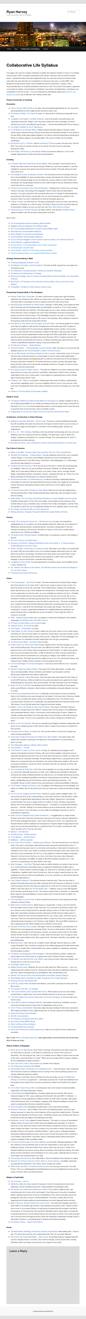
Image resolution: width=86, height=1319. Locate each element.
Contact (45, 49)
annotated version (68, 209)
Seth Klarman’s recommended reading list (26, 231)
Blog (15, 49)
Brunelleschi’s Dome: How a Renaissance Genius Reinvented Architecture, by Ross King (43, 443)
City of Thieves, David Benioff (21, 1008)
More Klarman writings (61, 207)
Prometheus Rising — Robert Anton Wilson (26, 1222)
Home (9, 49)
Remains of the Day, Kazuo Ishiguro (24, 926)
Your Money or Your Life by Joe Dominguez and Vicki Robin (32, 323)
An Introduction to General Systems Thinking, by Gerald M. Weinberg (36, 270)
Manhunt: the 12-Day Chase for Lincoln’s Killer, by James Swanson (35, 1161)
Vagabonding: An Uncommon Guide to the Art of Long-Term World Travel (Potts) (40, 411)
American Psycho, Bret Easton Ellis (24, 980)
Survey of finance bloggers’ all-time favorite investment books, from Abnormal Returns (42, 239)
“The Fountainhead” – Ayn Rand (22, 582)
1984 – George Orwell (19, 617)
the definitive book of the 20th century (33, 620)
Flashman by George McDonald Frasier (25, 693)
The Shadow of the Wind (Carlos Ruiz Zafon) (27, 1018)
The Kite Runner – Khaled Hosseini (23, 834)
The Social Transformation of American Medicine (28, 1142)
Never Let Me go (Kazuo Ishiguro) (23, 1024)
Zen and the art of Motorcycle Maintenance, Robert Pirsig (31, 1189)
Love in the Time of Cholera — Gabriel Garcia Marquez (31, 842)
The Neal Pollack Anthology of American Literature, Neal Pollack (34, 1231)
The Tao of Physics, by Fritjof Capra (24, 540)
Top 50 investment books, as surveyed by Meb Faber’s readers (34, 253)
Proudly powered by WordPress (43, 1311)
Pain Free (21, 406)
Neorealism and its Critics (20, 1120)
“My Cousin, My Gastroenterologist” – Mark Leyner (29, 1237)
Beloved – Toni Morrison (19, 831)
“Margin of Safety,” (17, 201)
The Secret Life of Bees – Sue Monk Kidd (26, 642)
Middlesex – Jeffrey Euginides (22, 840)
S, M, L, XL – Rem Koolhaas (21, 432)
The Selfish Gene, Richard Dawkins (24, 535)
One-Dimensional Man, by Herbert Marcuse (27, 479)
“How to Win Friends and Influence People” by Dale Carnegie (33, 353)
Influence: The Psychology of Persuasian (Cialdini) (29, 391)
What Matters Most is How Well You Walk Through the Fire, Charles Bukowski (39, 978)
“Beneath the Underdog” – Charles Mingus (26, 455)
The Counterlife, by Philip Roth (22, 769)
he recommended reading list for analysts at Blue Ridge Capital (35, 228)
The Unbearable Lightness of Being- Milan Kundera (29, 745)
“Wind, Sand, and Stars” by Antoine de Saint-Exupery (30, 1166)
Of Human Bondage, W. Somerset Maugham (27, 663)
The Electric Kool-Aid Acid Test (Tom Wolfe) (27, 959)
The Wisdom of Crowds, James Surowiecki (26, 265)
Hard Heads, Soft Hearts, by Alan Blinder (26, 151)
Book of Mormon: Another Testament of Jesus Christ (30, 1203)
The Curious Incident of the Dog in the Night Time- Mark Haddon (34, 737)
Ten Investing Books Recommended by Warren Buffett (31, 223)
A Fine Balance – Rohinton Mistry (23, 837)
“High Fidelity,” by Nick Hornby (22, 631)
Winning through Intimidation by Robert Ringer (27, 304)
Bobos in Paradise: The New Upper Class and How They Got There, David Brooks (41, 452)
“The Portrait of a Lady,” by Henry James (25, 750)
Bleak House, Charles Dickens (22, 905)
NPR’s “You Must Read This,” (27, 1037)
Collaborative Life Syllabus (30, 49)
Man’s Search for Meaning (20, 1050)
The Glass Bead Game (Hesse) (22, 1027)
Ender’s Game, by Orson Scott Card (24, 644)
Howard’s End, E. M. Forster (21, 625)
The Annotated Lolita (39, 888)
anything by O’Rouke (47, 143)
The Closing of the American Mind (23, 1158)
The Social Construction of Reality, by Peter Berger (29, 490)
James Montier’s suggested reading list (25, 242)
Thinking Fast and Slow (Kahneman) (24, 573)
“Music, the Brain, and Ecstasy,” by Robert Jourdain (29, 548)
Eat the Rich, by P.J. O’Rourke (22, 143)
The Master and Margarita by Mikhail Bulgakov (28, 953)
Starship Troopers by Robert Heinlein (24, 669)
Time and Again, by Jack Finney (22, 899)
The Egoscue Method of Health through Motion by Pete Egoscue (34, 400)
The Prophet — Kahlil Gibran (21, 628)
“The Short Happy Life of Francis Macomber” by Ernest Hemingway (35, 997)
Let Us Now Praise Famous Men (23, 1088)
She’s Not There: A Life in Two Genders (25, 1063)
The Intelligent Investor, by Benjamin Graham (27, 174)
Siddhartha (15, 1184)
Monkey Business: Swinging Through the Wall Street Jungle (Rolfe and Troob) (39, 512)
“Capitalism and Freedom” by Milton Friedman (27, 119)
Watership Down (17, 943)
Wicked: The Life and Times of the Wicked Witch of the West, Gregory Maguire (39, 975)
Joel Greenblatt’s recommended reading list (26, 236)
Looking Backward (17, 1093)
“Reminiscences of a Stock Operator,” (24, 209)
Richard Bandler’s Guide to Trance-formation (44, 350)
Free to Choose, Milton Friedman (22, 108)
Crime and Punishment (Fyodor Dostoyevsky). (28, 1029)
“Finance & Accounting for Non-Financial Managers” (30, 188)
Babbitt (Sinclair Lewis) (19, 967)
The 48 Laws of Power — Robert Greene (26, 345)
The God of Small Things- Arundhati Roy (25, 731)
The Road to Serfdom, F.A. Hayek (23, 113)
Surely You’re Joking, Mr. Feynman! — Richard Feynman (32, 521)
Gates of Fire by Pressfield (20, 685)
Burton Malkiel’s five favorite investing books (27, 234)
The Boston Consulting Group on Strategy (26, 273)
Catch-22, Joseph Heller (19, 983)
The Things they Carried (19, 1066)
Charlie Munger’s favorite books (22, 247)
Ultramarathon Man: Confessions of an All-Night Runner (31, 1069)
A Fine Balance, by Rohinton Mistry (24, 130)
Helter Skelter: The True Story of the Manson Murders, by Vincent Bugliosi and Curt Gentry (44, 498)
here (50, 207)
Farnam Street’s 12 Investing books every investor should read (33, 245)
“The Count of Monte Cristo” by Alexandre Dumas (29, 991)
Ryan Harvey (16, 11)
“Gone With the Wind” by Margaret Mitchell (26, 1002)
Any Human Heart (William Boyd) (23, 1021)
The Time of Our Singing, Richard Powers (26, 793)
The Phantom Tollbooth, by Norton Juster (26, 785)
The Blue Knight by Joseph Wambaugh (25, 677)
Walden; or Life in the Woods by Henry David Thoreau (30, 707)
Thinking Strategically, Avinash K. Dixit (25, 262)
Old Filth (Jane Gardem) (19, 1016)
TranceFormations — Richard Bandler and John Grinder (31, 348)
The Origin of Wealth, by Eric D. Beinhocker (26, 127)
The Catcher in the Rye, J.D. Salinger (24, 989)
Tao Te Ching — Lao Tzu (20, 1181)
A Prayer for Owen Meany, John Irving (25, 623)
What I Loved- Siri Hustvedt (21, 723)
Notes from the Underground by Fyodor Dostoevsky (30, 815)
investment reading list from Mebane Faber (31, 226)
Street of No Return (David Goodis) (23, 1013)
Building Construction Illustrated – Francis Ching (28, 421)
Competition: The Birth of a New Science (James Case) (31, 287)
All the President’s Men (19, 1107)
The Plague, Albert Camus (20, 964)
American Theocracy (18, 1109)
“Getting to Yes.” (17, 380)
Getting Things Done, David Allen (23, 296)
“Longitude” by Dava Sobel (20, 562)
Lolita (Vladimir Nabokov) (20, 880)
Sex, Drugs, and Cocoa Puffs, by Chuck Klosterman (30, 509)
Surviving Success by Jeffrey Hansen (24, 369)
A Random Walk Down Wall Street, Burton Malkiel (29, 163)
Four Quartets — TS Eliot (20, 747)
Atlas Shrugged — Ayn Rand (21, 864)
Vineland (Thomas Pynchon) (21, 466)
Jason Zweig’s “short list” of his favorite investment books (32, 250)
